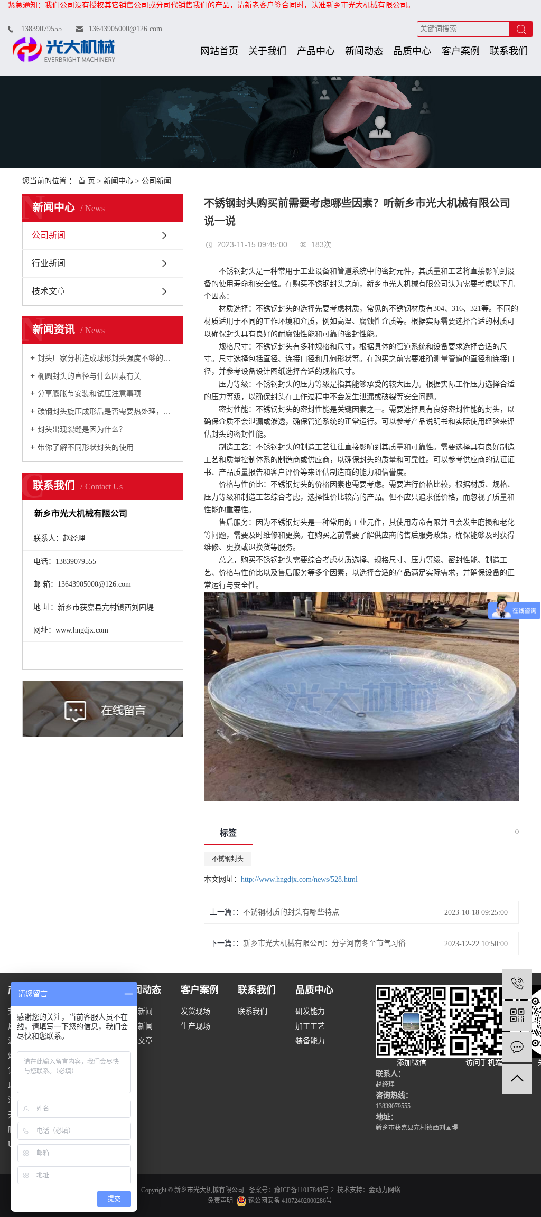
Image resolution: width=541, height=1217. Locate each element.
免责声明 (220, 1200)
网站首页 (219, 51)
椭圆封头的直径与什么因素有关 (89, 376)
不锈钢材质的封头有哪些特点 (291, 912)
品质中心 (412, 51)
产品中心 (316, 51)
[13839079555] (517, 984)
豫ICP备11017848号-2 (304, 1190)
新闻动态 (364, 51)
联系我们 (509, 51)
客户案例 (461, 51)
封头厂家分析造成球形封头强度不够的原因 (106, 358)
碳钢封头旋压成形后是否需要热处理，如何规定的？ (106, 412)
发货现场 (195, 1011)
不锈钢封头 (228, 859)
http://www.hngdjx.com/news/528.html (299, 879)
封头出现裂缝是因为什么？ (82, 429)
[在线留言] (517, 1047)
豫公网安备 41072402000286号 (289, 1200)
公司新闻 (156, 181)
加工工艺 (310, 1026)
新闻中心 (118, 181)
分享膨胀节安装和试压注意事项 (89, 394)
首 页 (86, 181)
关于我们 (267, 51)
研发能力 (310, 1011)
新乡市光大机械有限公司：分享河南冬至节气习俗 (324, 943)
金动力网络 (384, 1190)
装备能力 (310, 1041)
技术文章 (49, 291)
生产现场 (195, 1026)
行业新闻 (49, 263)
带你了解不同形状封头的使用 (86, 447)
